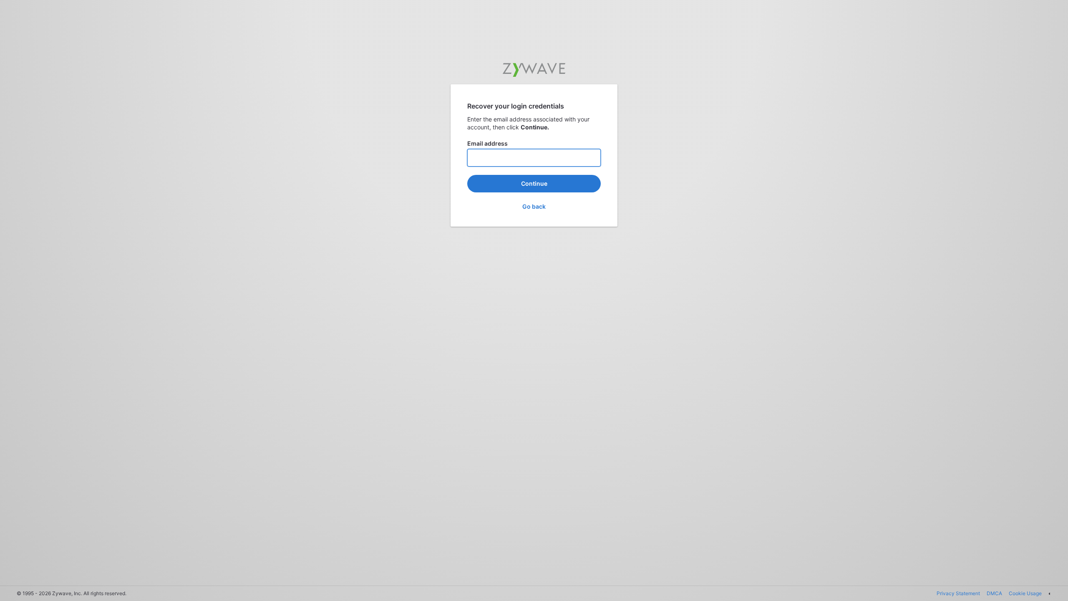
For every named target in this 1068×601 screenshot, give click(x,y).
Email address (487, 143)
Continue (534, 183)
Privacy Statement (958, 593)
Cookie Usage (1025, 593)
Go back (534, 206)
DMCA (994, 593)
